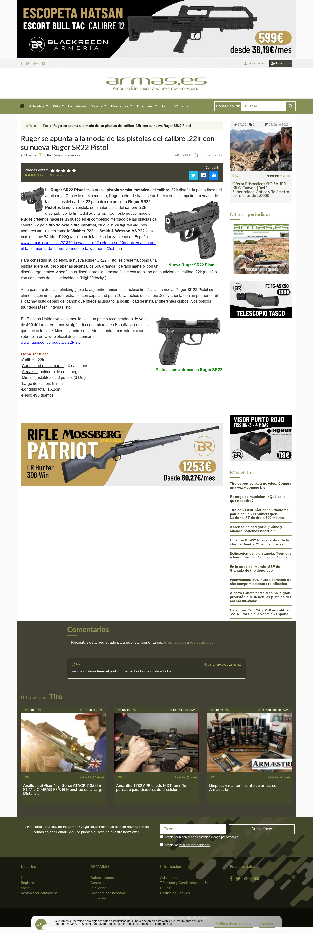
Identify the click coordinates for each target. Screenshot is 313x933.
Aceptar (266, 923)
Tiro (45, 126)
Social (25, 888)
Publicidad (98, 888)
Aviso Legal (169, 877)
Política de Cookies (175, 893)
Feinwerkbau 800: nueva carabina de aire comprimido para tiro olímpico (260, 582)
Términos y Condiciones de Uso (185, 883)
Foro (166, 106)
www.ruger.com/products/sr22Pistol (51, 342)
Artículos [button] (37, 106)
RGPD (165, 888)
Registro (27, 883)
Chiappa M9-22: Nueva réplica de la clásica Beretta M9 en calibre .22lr (259, 542)
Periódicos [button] (77, 106)
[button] (22, 106)
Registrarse (283, 63)
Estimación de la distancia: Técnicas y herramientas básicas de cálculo (260, 555)
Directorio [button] (145, 106)
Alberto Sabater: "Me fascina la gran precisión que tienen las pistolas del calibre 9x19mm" (260, 597)
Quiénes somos (102, 877)
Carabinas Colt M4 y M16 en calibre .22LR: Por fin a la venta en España (259, 612)
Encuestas (98, 898)
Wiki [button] (57, 106)
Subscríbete (261, 829)
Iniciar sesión (256, 63)
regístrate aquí (202, 642)
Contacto (97, 883)
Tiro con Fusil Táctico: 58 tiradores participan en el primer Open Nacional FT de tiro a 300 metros (259, 514)
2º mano (181, 106)
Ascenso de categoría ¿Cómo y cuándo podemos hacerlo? (256, 529)
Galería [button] (97, 106)
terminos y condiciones (194, 845)
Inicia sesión (175, 642)
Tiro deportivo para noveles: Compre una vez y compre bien (260, 485)
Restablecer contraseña (39, 893)
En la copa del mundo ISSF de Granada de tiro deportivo (255, 568)
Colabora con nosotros (108, 893)
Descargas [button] (120, 106)
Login (25, 877)
